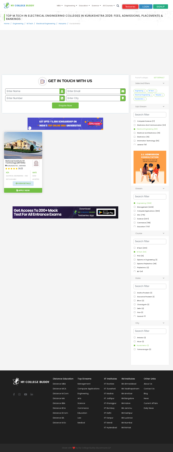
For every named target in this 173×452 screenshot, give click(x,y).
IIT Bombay (109, 408)
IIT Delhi (107, 413)
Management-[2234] (145, 207)
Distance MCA (59, 388)
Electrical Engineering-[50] (147, 129)
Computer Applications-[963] (148, 211)
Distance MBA (59, 383)
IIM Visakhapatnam (130, 388)
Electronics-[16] (143, 137)
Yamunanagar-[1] (144, 349)
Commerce (83, 408)
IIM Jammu (127, 408)
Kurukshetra (139, 99)
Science (95, 5)
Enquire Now (65, 105)
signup (161, 6)
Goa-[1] (140, 312)
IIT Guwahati (110, 388)
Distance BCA (59, 408)
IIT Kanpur (108, 417)
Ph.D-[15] (140, 256)
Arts (79, 398)
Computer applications (88, 388)
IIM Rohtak (126, 427)
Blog (146, 393)
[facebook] (14, 394)
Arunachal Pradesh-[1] (145, 297)
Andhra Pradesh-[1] (144, 293)
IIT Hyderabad (110, 427)
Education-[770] (143, 227)
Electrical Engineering (45, 23)
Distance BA (58, 417)
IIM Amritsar (127, 393)
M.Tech (30, 23)
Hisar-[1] (140, 341)
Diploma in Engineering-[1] (147, 260)
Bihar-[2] (140, 301)
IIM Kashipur (127, 413)
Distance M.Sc (59, 422)
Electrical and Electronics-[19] (148, 133)
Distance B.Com (60, 413)
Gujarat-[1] (141, 316)
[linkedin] (32, 394)
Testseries (130, 6)
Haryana (62, 23)
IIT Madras (109, 393)
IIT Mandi (108, 422)
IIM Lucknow (127, 417)
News (146, 398)
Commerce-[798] (143, 223)
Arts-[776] (141, 215)
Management (84, 383)
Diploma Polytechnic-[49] (146, 264)
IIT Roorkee (109, 383)
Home (6, 23)
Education (83, 5)
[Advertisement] (86, 54)
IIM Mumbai (127, 422)
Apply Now (24, 190)
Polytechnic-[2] (143, 267)
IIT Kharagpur (110, 403)
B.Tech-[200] (142, 248)
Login (145, 6)
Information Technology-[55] (148, 141)
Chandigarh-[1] (143, 304)
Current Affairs (151, 403)
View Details (24, 183)
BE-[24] (140, 271)
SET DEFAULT (159, 78)
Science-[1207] (143, 219)
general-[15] (142, 145)
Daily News (149, 408)
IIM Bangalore (128, 398)
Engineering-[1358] (144, 203)
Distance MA (59, 398)
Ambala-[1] (141, 338)
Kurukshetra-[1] (143, 345)
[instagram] (19, 394)
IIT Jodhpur (109, 398)
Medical (81, 422)
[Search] (118, 5)
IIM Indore (126, 403)
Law (79, 417)
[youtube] (25, 394)
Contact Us (149, 388)
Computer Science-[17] (146, 121)
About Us (148, 383)
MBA (59, 5)
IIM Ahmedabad (129, 383)
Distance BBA (59, 403)
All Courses (108, 5)
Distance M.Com (61, 393)
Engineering (70, 5)
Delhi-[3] (140, 308)
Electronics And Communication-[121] (151, 125)
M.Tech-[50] (141, 252)
